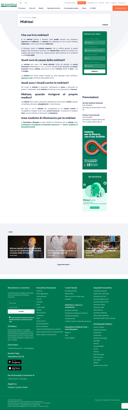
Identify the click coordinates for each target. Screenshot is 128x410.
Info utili (32, 8)
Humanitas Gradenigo (100, 313)
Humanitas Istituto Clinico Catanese (104, 318)
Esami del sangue (99, 354)
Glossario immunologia (100, 338)
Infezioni (96, 343)
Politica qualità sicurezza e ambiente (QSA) (49, 332)
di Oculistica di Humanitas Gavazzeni (45, 124)
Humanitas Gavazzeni (100, 291)
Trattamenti (39, 315)
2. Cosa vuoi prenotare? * (91, 46)
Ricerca (108, 2)
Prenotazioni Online (71, 291)
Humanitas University (71, 310)
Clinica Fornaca (98, 310)
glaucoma (24, 78)
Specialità (39, 302)
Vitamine (96, 351)
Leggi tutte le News (63, 264)
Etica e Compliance (42, 326)
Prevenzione (97, 335)
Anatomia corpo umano (101, 365)
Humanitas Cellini (99, 307)
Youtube (18, 387)
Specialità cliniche (53, 8)
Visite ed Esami (41, 313)
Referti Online (69, 293)
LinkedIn (25, 387)
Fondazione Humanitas (72, 316)
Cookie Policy (106, 400)
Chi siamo (21, 8)
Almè (66, 335)
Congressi (113, 2)
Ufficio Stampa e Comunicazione (46, 334)
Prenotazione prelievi (70, 2)
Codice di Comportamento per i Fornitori (48, 329)
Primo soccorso (98, 357)
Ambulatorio (26, 124)
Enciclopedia (27, 17)
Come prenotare (41, 296)
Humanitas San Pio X (100, 296)
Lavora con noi (122, 2)
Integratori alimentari (100, 330)
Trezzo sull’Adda (70, 338)
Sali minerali (97, 360)
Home (21, 17)
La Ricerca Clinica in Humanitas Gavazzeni (78, 321)
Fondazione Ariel (70, 318)
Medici (41, 8)
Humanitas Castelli (99, 304)
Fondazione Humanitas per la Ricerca (76, 313)
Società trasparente (42, 323)
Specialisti (97, 341)
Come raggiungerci (42, 293)
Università (101, 2)
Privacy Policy (99, 400)
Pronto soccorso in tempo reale (74, 296)
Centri (38, 304)
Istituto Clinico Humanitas (101, 293)
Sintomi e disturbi (99, 327)
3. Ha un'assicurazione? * (91, 54)
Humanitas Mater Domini (101, 302)
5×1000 (93, 8)
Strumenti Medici (99, 346)
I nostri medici (40, 307)
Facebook (11, 387)
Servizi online (81, 2)
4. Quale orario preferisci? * (92, 62)
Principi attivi (97, 332)
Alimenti (96, 362)
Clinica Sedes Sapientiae (101, 315)
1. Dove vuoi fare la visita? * (92, 39)
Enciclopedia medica (71, 8)
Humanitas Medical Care (101, 299)
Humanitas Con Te (92, 2)
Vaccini (96, 349)
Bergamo (67, 332)
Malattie (38, 310)
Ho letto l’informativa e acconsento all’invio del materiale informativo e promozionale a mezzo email (21, 319)
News (84, 8)
